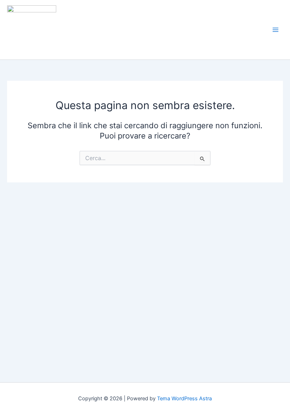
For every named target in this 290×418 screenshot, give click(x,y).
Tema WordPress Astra (184, 398)
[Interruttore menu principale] (275, 29)
